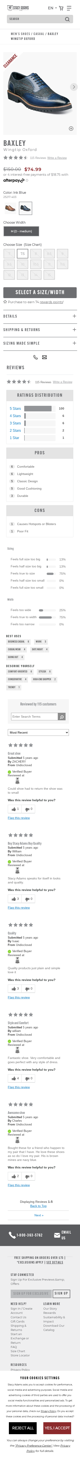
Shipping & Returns (18, 1328)
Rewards (49, 1312)
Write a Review (57, 158)
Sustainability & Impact (54, 1319)
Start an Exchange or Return (20, 1338)
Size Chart (18, 1351)
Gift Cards (17, 1321)
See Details (54, 1262)
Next (39, 1215)
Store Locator (20, 1355)
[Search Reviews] (62, 716)
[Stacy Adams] (17, 780)
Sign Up (61, 1293)
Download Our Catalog (53, 1328)
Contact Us (18, 1317)
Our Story (50, 1308)
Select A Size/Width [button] (40, 292)
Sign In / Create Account (21, 1310)
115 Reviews (38, 158)
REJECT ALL (23, 1428)
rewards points (51, 302)
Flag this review (19, 818)
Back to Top (38, 1206)
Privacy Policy (20, 1369)
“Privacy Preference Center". (33, 1445)
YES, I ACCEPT (57, 1428)
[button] (74, 87)
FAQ (14, 1347)
